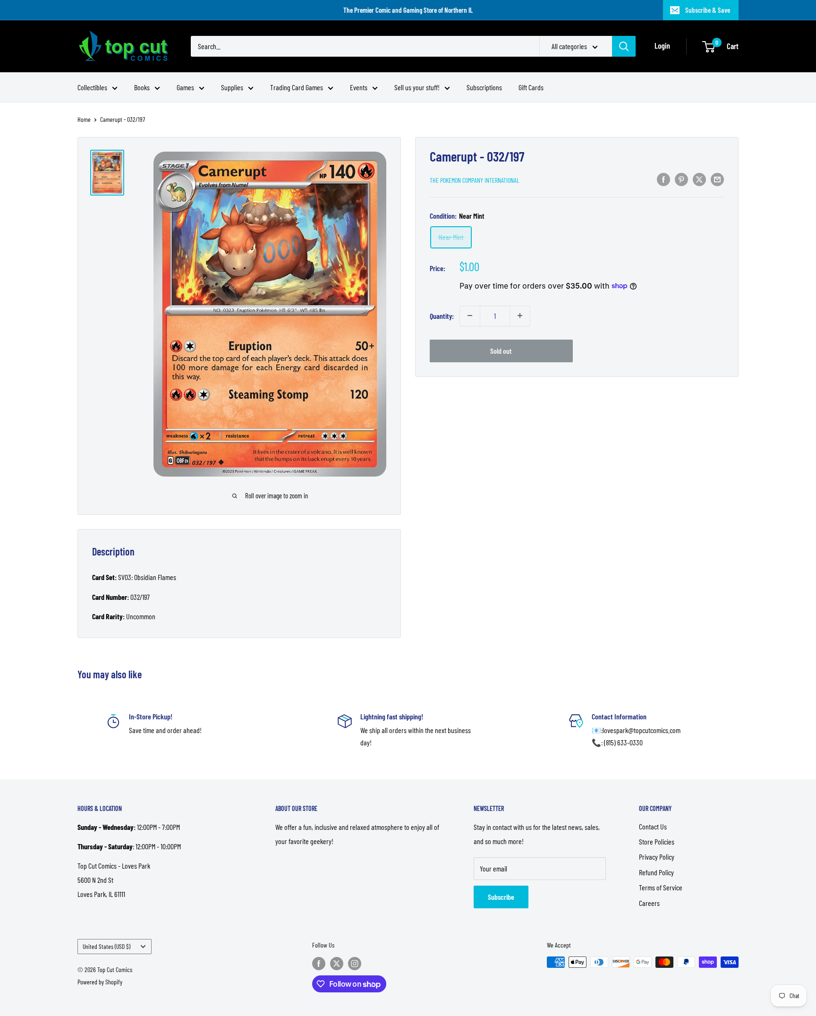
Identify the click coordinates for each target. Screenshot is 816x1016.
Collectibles (92, 87)
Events (358, 87)
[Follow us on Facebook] (318, 963)
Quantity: (442, 315)
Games (185, 87)
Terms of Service (660, 887)
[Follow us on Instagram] (354, 963)
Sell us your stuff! (417, 87)
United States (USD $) (106, 946)
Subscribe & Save (707, 10)
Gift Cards (531, 87)
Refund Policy (656, 872)
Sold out (501, 350)
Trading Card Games (296, 87)
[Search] (624, 46)
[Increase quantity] (520, 315)
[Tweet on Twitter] (699, 178)
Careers (649, 902)
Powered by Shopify (99, 982)
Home (84, 119)
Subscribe (501, 896)
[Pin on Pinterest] (681, 178)
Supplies (232, 87)
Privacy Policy (656, 856)
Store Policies (656, 841)
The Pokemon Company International (474, 180)
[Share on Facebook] (663, 178)
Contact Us (653, 826)
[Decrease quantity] (470, 315)
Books (142, 87)
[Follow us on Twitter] (336, 963)
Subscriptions (484, 87)
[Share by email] (717, 178)
